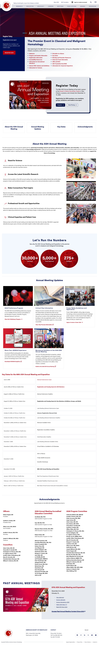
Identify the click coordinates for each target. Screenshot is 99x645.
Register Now (9, 53)
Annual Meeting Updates (37, 127)
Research (19, 6)
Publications (71, 6)
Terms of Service (87, 642)
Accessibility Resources (35, 59)
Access (62, 602)
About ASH (56, 2)
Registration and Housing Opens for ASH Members (50, 387)
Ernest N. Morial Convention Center (70, 91)
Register (59, 105)
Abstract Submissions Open (44, 379)
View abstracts (60, 597)
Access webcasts (60, 600)
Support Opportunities (70, 642)
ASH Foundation (65, 2)
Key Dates (55, 55)
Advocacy (40, 6)
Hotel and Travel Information (60, 59)
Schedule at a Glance (58, 53)
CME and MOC (56, 61)
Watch (61, 604)
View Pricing (71, 105)
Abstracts (31, 53)
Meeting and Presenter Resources (61, 57)
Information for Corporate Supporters (62, 66)
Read (61, 607)
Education (30, 6)
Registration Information (35, 57)
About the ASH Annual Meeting (14, 127)
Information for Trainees (35, 68)
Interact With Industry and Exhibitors (39, 66)
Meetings (60, 6)
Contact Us (95, 642)
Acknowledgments (85, 126)
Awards (82, 6)
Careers (50, 6)
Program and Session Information (38, 55)
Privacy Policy (79, 642)
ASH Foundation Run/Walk (59, 63)
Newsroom (92, 6)
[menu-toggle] (96, 2)
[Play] (30, 94)
